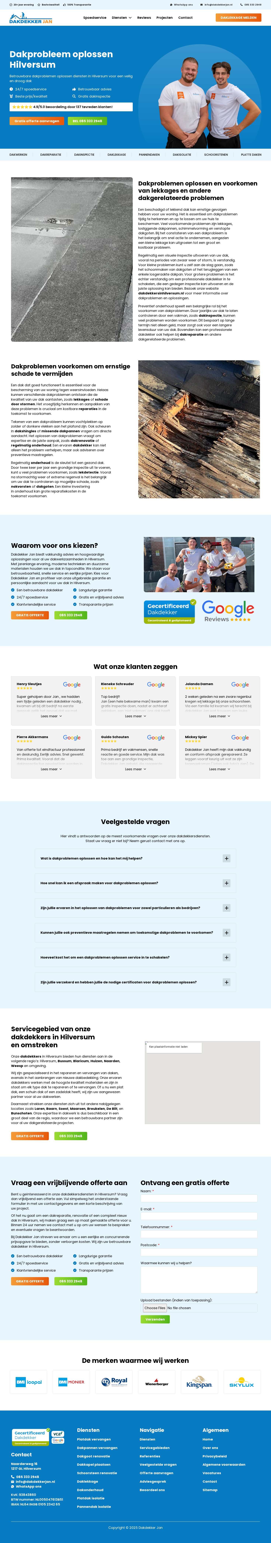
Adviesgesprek (153, 1481)
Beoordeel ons (152, 1490)
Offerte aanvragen (156, 1473)
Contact (185, 17)
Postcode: (149, 1245)
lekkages (82, 399)
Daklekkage (117, 155)
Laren (40, 1108)
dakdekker (82, 445)
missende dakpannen (60, 431)
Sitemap (210, 1490)
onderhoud (40, 462)
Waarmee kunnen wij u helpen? (166, 1263)
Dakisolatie (182, 155)
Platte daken (251, 155)
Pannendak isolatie (94, 1506)
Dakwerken (18, 155)
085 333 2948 (252, 4)
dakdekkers (30, 1056)
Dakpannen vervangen (97, 1447)
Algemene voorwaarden (224, 1464)
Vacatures (212, 1473)
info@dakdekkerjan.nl (219, 4)
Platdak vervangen (94, 1439)
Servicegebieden (155, 1447)
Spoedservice (94, 17)
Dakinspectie (84, 155)
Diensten (119, 17)
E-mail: (146, 1209)
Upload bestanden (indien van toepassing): (176, 1300)
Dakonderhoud (90, 1490)
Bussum (65, 1061)
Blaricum (81, 1061)
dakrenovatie (83, 440)
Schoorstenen (216, 155)
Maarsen (78, 1108)
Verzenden (155, 1319)
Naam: (146, 1191)
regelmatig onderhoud (31, 445)
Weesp (17, 1065)
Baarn (51, 1108)
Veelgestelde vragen (158, 1464)
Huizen (96, 1061)
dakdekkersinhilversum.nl (161, 293)
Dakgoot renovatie (93, 1456)
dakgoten (45, 486)
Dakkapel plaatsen (93, 1464)
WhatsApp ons (183, 4)
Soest (63, 1108)
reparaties (88, 408)
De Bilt (112, 1108)
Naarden (111, 1061)
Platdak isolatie (91, 1498)
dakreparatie (192, 334)
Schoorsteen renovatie (97, 1473)
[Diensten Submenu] (130, 17)
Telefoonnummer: (155, 1227)
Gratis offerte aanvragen (37, 121)
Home (208, 1439)
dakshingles (25, 431)
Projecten (165, 17)
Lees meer (49, 716)
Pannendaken (149, 155)
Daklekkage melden (238, 17)
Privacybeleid (215, 1456)
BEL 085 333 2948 (87, 121)
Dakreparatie (50, 155)
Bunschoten (21, 1113)
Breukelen (96, 1108)
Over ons (210, 1447)
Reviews (144, 17)
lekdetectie (89, 472)
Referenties (150, 1456)
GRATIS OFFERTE (30, 615)
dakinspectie (210, 315)
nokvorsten (21, 486)
